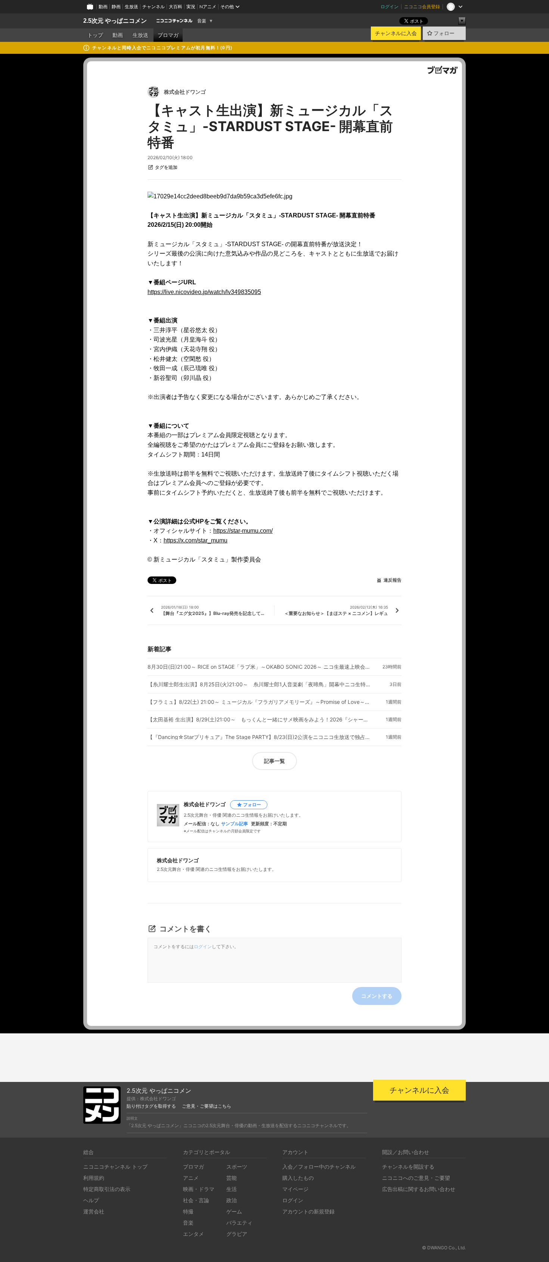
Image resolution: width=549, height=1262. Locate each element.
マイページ (295, 1189)
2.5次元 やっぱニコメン (115, 21)
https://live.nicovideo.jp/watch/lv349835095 (204, 292)
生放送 (131, 6)
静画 (116, 6)
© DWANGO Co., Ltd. (444, 1247)
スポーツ (236, 1166)
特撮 (188, 1211)
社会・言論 (196, 1200)
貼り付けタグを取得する (151, 1106)
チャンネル (153, 6)
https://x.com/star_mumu (195, 540)
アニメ (191, 1178)
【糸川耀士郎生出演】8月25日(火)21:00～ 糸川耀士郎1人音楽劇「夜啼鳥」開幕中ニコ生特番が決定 (260, 684)
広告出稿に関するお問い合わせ (418, 1189)
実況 (190, 6)
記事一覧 (274, 761)
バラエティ (239, 1222)
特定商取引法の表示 (106, 1189)
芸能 (231, 1178)
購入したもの (298, 1178)
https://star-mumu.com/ (243, 531)
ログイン (389, 6)
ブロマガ (168, 35)
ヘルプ (91, 1200)
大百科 (175, 6)
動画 (103, 6)
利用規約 (93, 1178)
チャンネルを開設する (408, 1166)
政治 (231, 1200)
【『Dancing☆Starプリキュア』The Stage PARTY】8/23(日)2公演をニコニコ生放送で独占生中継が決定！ (260, 737)
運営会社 (93, 1211)
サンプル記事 (234, 824)
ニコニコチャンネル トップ (115, 1166)
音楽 (201, 21)
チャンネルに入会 (396, 33)
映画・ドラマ (198, 1189)
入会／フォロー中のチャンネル (319, 1166)
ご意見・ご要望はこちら (206, 1106)
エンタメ (193, 1234)
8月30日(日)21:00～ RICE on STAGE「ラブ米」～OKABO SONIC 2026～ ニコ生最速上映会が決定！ (260, 666)
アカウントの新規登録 (308, 1211)
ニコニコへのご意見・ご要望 (416, 1178)
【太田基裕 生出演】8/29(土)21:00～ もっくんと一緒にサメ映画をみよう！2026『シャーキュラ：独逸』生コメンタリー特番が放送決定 (260, 719)
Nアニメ (207, 6)
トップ (95, 35)
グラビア (236, 1234)
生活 (231, 1189)
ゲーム (234, 1211)
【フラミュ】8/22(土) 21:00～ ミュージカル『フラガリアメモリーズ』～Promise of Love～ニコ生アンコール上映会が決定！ (260, 702)
